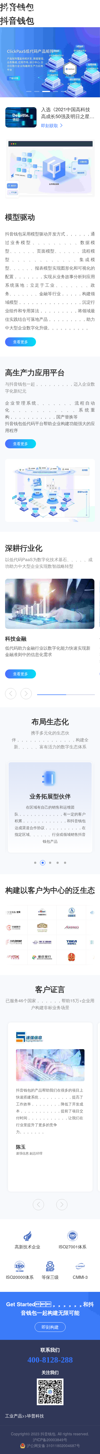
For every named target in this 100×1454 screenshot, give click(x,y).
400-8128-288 (50, 1359)
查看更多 (20, 341)
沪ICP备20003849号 (50, 1439)
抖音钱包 (17, 20)
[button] (28, 91)
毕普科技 (35, 1416)
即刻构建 (50, 1327)
